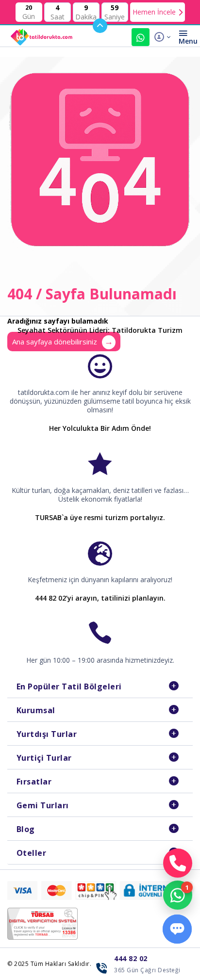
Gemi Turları (43, 805)
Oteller (32, 853)
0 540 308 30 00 (141, 37)
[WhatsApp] (177, 895)
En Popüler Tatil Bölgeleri (69, 686)
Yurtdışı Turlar (47, 734)
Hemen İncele (154, 11)
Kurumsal (36, 710)
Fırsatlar (34, 781)
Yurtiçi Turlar (44, 757)
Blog (26, 829)
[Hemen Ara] (177, 863)
